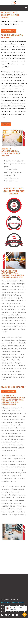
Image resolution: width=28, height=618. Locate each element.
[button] (26, 7)
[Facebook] (2, 615)
